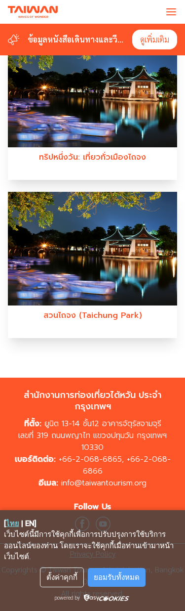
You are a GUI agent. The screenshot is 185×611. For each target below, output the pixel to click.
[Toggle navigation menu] (171, 12)
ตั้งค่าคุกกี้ (61, 577)
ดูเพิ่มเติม (154, 39)
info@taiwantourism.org (104, 483)
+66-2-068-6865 (90, 459)
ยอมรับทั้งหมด (117, 577)
